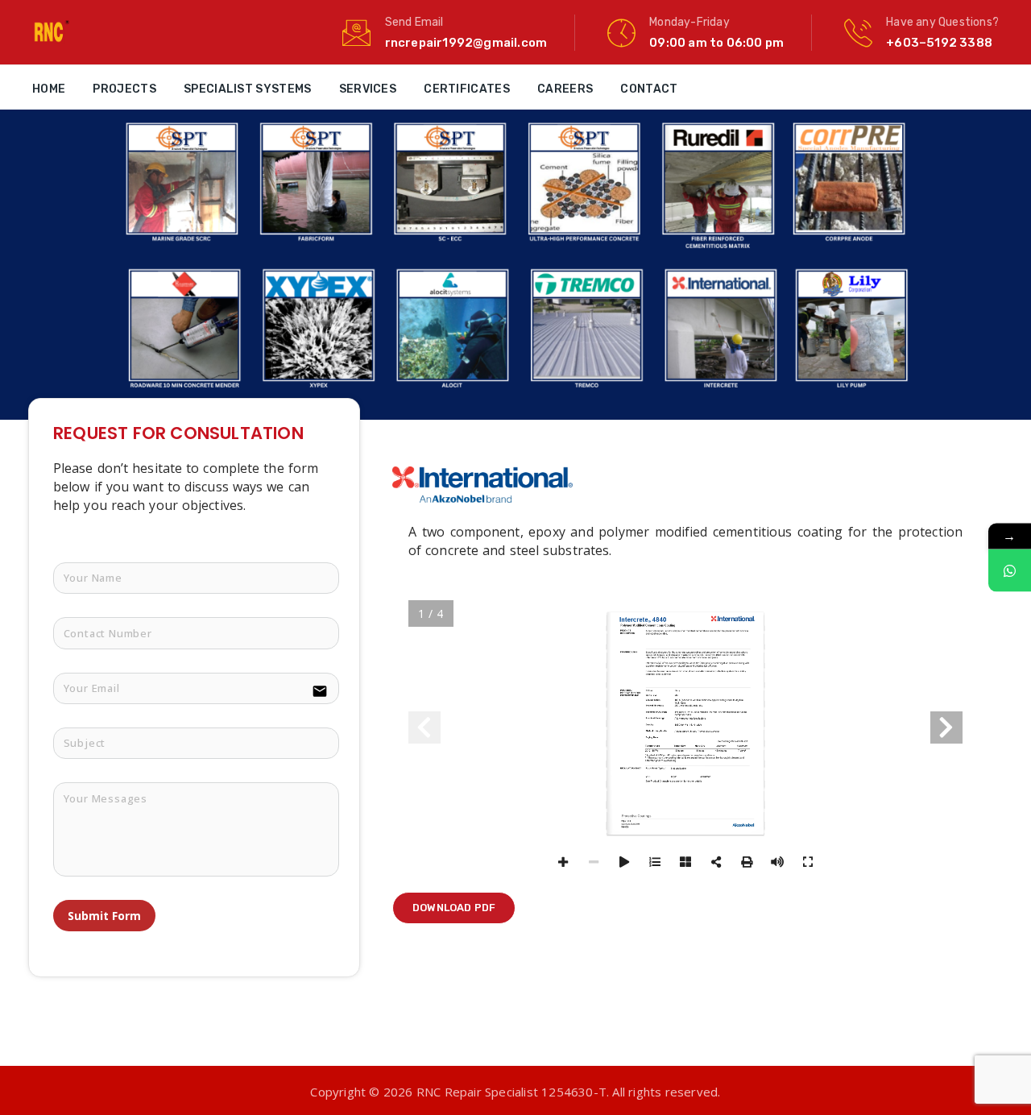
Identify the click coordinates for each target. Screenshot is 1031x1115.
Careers (565, 89)
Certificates (467, 89)
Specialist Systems (247, 89)
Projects (124, 89)
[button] (454, 908)
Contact (648, 89)
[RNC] (50, 32)
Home (48, 89)
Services (367, 89)
